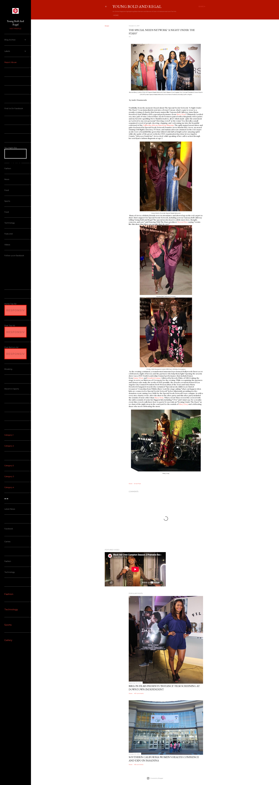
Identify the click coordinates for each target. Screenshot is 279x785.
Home (116, 15)
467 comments (139, 693)
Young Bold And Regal (137, 6)
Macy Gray (181, 114)
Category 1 (9, 435)
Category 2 (9, 446)
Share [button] (107, 26)
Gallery (8, 640)
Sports (8, 624)
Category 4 (9, 487)
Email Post (137, 483)
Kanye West (138, 378)
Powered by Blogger (156, 778)
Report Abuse (10, 62)
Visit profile (15, 29)
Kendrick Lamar (154, 378)
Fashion (8, 594)
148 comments (138, 764)
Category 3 (9, 476)
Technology (11, 609)
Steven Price (182, 222)
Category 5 (9, 466)
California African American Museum (158, 125)
